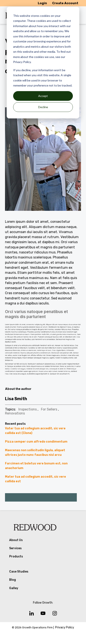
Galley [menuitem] (13, 588)
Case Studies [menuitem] (18, 571)
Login (42, 3)
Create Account (65, 3)
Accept (43, 96)
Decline (43, 107)
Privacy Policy (64, 627)
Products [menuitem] (16, 556)
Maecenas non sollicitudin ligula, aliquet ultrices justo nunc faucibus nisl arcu (35, 452)
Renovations (15, 413)
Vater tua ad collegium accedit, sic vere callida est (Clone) (35, 431)
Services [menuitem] (15, 548)
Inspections (27, 409)
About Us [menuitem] (16, 540)
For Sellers (49, 409)
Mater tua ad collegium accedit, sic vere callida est (35, 479)
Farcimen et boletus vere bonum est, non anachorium (36, 466)
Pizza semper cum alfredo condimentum (36, 441)
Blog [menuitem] (12, 580)
